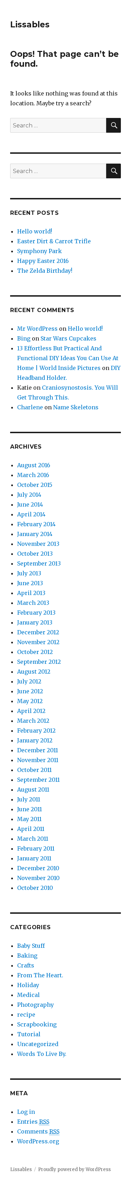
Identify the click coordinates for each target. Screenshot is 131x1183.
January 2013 (34, 622)
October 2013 (35, 553)
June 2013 (30, 583)
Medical (28, 994)
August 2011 (33, 789)
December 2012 (38, 632)
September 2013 (39, 563)
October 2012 (35, 651)
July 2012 (29, 681)
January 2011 (34, 858)
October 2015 (34, 484)
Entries (33, 1121)
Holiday (28, 985)
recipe (26, 1014)
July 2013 (29, 573)
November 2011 (37, 760)
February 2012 (36, 730)
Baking (27, 955)
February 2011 (35, 848)
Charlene (30, 407)
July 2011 (28, 799)
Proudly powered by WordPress (74, 1169)
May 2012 (30, 701)
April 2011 (30, 828)
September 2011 (38, 779)
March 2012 (33, 720)
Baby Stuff (31, 945)
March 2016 (33, 474)
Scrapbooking (37, 1024)
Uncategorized (37, 1043)
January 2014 (34, 533)
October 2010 (35, 887)
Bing (23, 338)
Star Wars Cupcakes (68, 338)
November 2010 (38, 877)
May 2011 (29, 818)
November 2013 (38, 543)
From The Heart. (40, 975)
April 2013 (31, 592)
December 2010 (38, 868)
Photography (35, 1004)
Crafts (25, 965)
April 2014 (31, 514)
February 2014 (36, 524)
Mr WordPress (37, 328)
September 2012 (39, 661)
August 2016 (33, 465)
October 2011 (34, 769)
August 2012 (33, 671)
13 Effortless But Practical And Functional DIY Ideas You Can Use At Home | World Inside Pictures (67, 358)
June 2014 (30, 504)
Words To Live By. (41, 1053)
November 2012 (38, 642)
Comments (38, 1131)
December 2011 (37, 750)
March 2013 (33, 602)
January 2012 (34, 740)
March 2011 (32, 838)
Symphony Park (39, 251)
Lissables (30, 24)
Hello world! (34, 231)
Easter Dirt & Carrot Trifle (54, 241)
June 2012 (30, 691)
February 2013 (36, 612)
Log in (26, 1111)
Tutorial (29, 1034)
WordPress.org (38, 1141)
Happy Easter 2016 (43, 260)
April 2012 (31, 710)
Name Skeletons (76, 407)
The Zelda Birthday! (44, 270)
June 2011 (29, 809)
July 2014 (29, 494)
